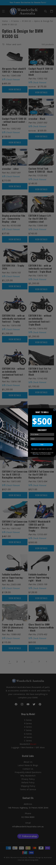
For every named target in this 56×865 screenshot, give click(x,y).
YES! (42, 444)
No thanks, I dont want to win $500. (42, 449)
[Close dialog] (54, 410)
